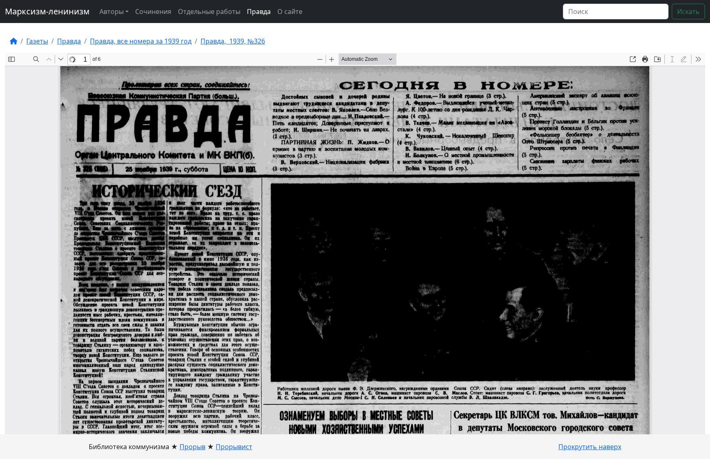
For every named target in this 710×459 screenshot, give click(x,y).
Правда (259, 11)
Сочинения (153, 11)
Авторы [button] (111, 11)
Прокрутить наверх (589, 446)
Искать (688, 11)
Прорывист (234, 446)
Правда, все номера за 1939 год (140, 41)
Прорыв (192, 446)
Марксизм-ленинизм (47, 11)
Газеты (37, 41)
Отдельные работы (209, 11)
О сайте (289, 11)
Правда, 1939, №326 (233, 41)
